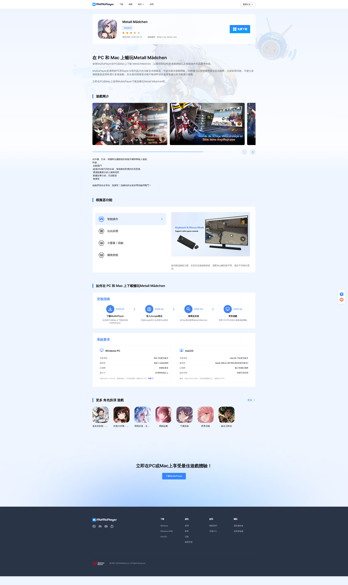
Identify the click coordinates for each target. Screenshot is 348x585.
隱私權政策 (238, 525)
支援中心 (213, 531)
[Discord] (100, 526)
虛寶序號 (188, 542)
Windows (164, 526)
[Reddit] (112, 526)
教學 (187, 531)
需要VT (150, 378)
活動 (187, 536)
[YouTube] (106, 526)
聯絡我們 (213, 525)
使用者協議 (238, 531)
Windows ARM (166, 531)
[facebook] (94, 526)
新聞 (187, 525)
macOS (163, 536)
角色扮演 (128, 28)
